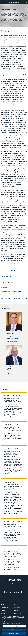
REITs (2, 295)
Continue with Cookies (14, 633)
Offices (3, 613)
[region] (14, 625)
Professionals (13, 270)
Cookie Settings (14, 626)
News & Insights (5, 607)
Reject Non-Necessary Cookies (14, 629)
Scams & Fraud (17, 613)
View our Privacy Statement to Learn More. (11, 623)
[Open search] (26, 2)
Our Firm (3, 610)
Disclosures (17, 607)
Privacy (16, 610)
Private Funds (4, 287)
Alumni (15, 602)
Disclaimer (16, 604)
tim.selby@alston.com (12, 341)
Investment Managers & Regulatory (10, 298)
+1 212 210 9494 (15, 338)
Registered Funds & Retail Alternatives (11, 291)
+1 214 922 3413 (15, 372)
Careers (14, 583)
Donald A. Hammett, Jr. (13, 367)
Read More (5, 276)
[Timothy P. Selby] (14, 321)
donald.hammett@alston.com (14, 374)
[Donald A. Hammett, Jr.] (14, 355)
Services (3, 604)
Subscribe (14, 596)
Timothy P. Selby (12, 333)
